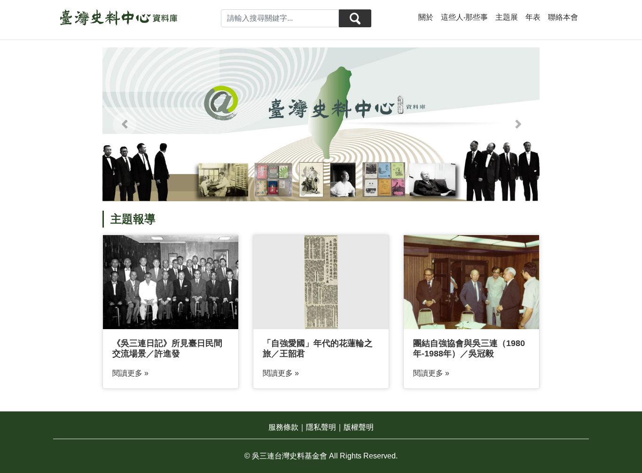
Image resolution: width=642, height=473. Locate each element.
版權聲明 (359, 427)
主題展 (506, 17)
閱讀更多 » (130, 373)
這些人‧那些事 (464, 17)
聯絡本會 (563, 17)
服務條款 (283, 427)
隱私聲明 (321, 427)
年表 (532, 17)
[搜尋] (354, 18)
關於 (425, 17)
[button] (124, 124)
